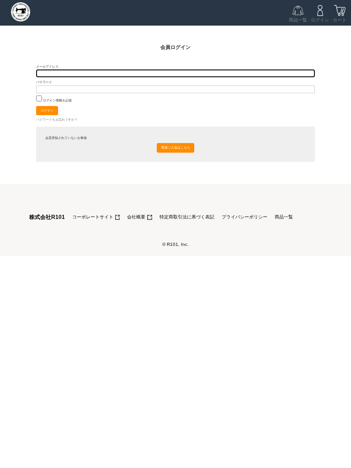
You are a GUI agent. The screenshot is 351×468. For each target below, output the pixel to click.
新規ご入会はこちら (175, 147)
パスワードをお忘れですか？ (57, 119)
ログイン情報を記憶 (57, 100)
